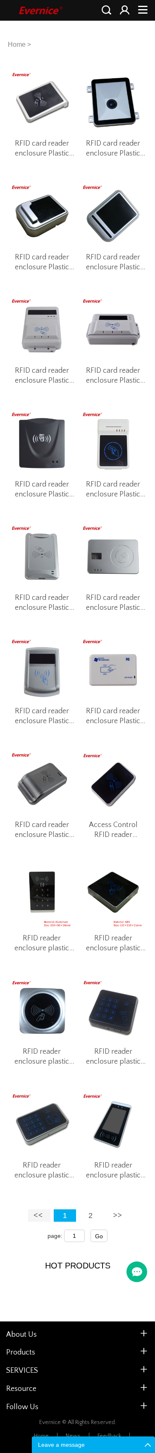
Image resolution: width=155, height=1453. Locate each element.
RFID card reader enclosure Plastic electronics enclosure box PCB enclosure (42, 148)
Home (17, 44)
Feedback (109, 1436)
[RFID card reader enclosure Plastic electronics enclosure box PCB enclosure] (42, 102)
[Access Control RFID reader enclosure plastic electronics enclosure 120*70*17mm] (113, 783)
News (73, 1436)
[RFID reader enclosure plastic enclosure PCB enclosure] (42, 897)
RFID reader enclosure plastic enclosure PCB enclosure (41, 943)
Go (99, 1236)
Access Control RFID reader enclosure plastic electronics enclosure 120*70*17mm (113, 830)
